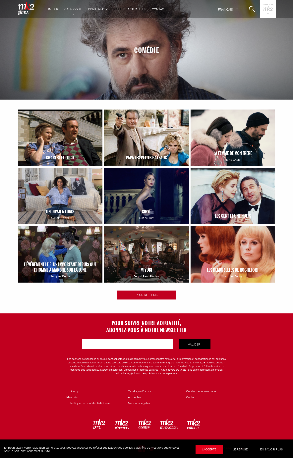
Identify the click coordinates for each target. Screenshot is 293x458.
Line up (74, 391)
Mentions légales (139, 403)
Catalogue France (139, 391)
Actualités (134, 397)
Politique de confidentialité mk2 (90, 403)
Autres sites (268, 5)
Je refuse (240, 449)
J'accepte (209, 449)
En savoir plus (271, 449)
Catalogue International (201, 391)
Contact (191, 397)
